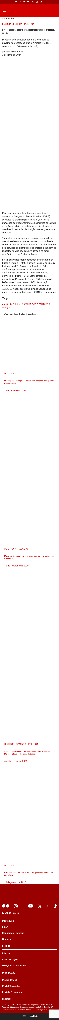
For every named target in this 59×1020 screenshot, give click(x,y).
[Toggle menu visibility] (4, 11)
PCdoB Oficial (9, 980)
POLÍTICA (29, 24)
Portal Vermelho (11, 986)
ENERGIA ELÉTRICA (12, 24)
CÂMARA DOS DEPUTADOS (36, 304)
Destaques (8, 921)
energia (6, 307)
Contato (6, 939)
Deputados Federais (13, 933)
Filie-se (6, 953)
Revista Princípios (12, 992)
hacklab (33, 1016)
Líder (5, 927)
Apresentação (10, 959)
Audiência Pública (11, 304)
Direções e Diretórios (14, 965)
